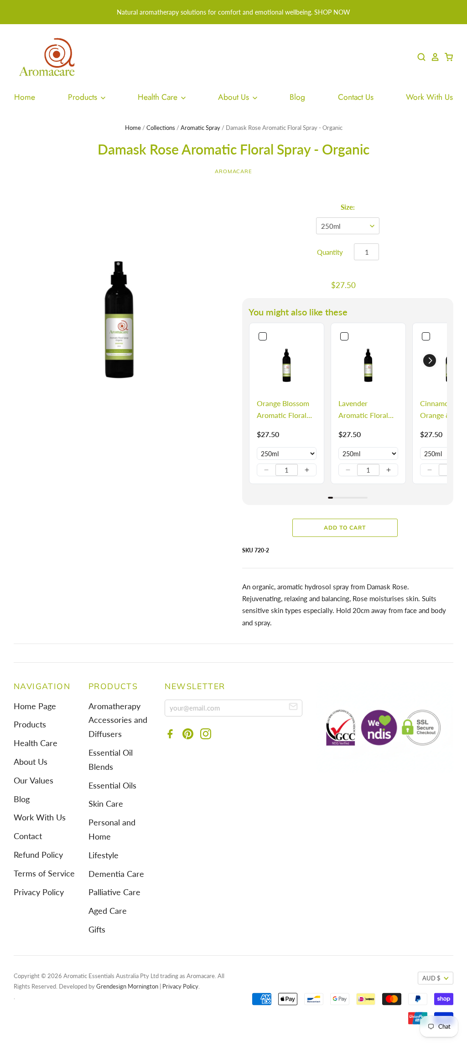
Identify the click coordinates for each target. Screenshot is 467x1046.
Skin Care (105, 804)
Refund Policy (38, 855)
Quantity (330, 252)
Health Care (159, 97)
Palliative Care (114, 892)
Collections (160, 127)
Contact (28, 836)
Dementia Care (116, 874)
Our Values (33, 780)
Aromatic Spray (200, 127)
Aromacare (233, 171)
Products (83, 97)
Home (24, 97)
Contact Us (356, 97)
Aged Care (107, 911)
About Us (234, 97)
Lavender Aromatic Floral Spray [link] (363, 410)
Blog (297, 97)
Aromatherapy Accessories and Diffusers (117, 720)
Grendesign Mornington (127, 986)
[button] (266, 470)
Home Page (35, 706)
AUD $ (431, 978)
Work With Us (429, 97)
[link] (287, 360)
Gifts (96, 929)
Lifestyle (103, 855)
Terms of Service (44, 873)
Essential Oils (112, 785)
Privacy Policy (39, 892)
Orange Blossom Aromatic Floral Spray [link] (283, 410)
